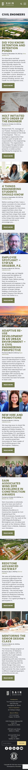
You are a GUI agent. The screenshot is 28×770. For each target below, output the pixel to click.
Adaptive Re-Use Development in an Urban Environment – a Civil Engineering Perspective (14, 340)
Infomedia (18, 766)
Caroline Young (6, 199)
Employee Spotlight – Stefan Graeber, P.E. (11, 261)
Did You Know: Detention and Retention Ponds (13, 47)
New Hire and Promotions (12, 416)
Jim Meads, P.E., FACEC (12, 498)
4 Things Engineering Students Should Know (13, 190)
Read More (8, 85)
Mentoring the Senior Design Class (13, 638)
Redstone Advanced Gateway (10, 566)
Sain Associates (19, 764)
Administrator (6, 125)
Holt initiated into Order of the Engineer (13, 118)
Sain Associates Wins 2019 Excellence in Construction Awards (13, 487)
